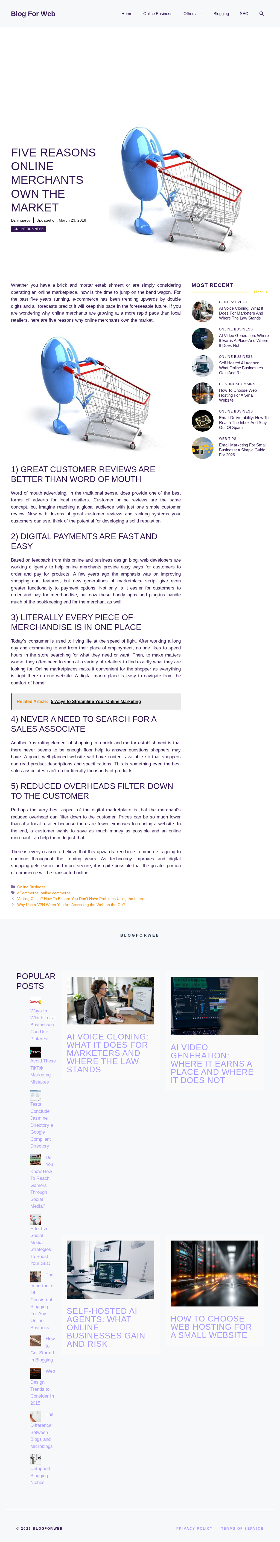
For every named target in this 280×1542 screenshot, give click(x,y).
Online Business (158, 13)
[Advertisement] (140, 68)
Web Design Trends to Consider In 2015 (42, 1387)
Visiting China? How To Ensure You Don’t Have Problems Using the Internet (82, 898)
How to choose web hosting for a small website (238, 395)
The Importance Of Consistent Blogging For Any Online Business (41, 1301)
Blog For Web (33, 14)
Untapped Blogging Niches (40, 1475)
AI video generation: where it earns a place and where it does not (244, 340)
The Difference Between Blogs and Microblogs (41, 1430)
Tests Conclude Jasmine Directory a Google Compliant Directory (41, 1125)
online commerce (56, 893)
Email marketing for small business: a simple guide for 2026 (242, 450)
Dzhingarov (21, 220)
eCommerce (28, 893)
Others (189, 13)
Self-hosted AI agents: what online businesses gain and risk (241, 368)
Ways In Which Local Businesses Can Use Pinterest (43, 1024)
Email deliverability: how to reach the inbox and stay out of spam (244, 422)
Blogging (221, 13)
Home (126, 13)
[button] (261, 13)
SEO (244, 13)
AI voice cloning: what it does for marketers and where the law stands (241, 313)
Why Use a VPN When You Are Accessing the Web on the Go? (71, 904)
